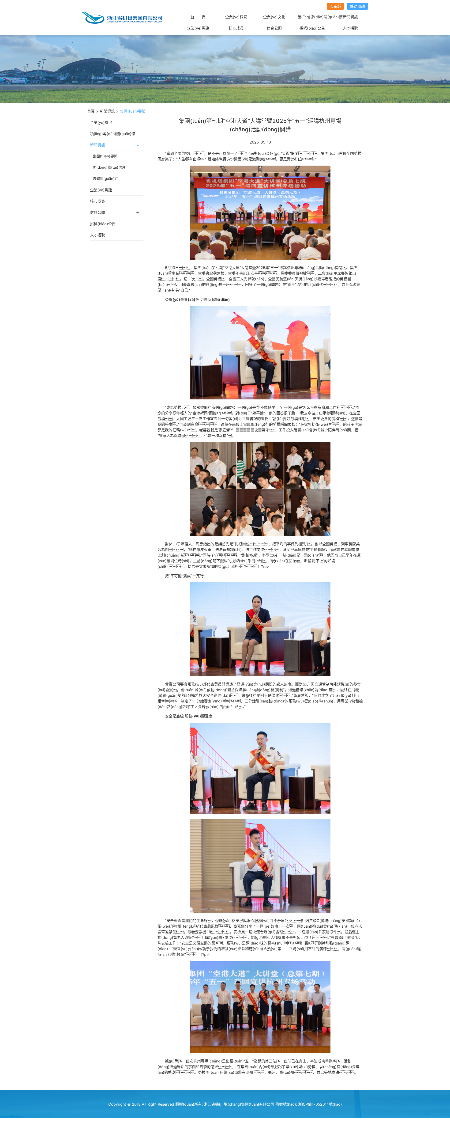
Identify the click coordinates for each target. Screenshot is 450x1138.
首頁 (91, 111)
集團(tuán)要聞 (105, 156)
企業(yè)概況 (236, 17)
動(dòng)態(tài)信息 (109, 167)
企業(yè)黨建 (198, 28)
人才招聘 (350, 28)
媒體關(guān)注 (105, 178)
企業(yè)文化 (274, 17)
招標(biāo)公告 (312, 28)
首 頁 (198, 17)
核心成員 (236, 28)
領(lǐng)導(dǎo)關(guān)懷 (320, 17)
